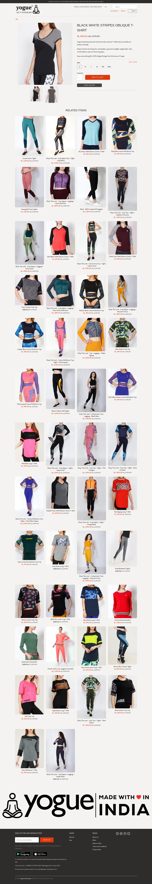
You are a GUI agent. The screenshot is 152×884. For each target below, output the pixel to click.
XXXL (109, 67)
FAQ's (94, 840)
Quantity (80, 73)
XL (97, 67)
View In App (89, 85)
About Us (95, 837)
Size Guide (133, 62)
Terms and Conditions (100, 846)
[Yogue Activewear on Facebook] (121, 833)
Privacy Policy (97, 849)
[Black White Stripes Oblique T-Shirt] (45, 54)
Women (114, 11)
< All (16, 19)
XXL (103, 67)
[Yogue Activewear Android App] (23, 857)
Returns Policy (97, 843)
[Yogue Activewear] (28, 10)
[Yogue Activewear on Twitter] (118, 833)
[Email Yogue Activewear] (129, 833)
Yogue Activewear (25, 878)
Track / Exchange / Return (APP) (88, 7)
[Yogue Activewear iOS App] (40, 857)
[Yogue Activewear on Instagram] (125, 833)
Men (123, 11)
